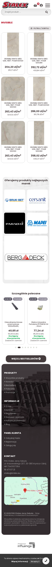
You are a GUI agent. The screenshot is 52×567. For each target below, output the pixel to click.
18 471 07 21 (9, 469)
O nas (8, 406)
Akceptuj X (35, 561)
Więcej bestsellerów (24, 358)
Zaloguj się (10, 445)
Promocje (10, 392)
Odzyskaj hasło (12, 438)
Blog (7, 424)
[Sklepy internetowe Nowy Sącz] (26, 545)
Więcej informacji (19, 561)
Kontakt (9, 410)
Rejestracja (10, 441)
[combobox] (23, 12)
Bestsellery (10, 385)
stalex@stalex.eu (12, 473)
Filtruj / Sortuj (40, 28)
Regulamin (10, 413)
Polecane (10, 388)
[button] (15, 347)
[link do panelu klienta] (41, 5)
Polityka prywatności (15, 420)
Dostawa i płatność (14, 417)
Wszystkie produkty (14, 378)
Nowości (9, 381)
